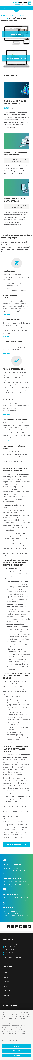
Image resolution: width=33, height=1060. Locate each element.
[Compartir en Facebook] (25, 927)
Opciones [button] (16, 1055)
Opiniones (7, 990)
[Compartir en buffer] (20, 927)
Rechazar (16, 1050)
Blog (5, 986)
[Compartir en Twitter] (29, 927)
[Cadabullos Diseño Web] (22, 3)
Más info (6, 315)
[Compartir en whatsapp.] (12, 927)
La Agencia (7, 977)
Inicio (6, 972)
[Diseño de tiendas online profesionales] (16, 141)
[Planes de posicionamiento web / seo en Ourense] (16, 90)
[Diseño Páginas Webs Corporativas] (16, 187)
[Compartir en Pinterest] (8, 927)
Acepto (16, 1046)
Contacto (7, 995)
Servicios (7, 981)
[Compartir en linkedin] (16, 927)
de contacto (13, 957)
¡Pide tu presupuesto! (16, 844)
